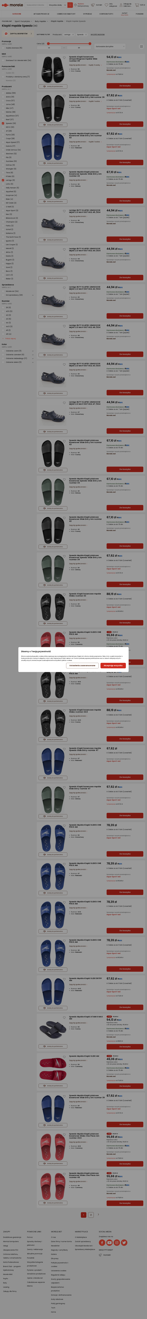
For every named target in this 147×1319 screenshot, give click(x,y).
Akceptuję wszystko (113, 665)
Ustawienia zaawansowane (82, 665)
